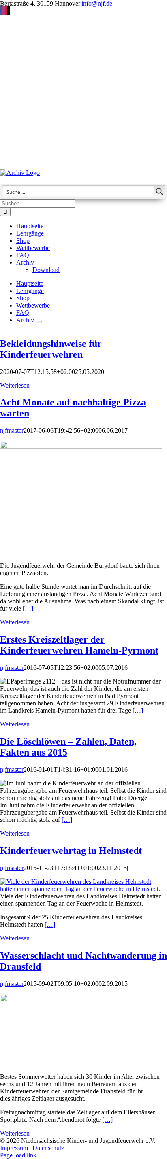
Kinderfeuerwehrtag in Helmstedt (71, 850)
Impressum (15, 1147)
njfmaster (12, 430)
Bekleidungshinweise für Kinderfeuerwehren (51, 349)
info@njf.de (96, 3)
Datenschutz (48, 1147)
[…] (28, 608)
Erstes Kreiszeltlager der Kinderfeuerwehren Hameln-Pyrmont (79, 645)
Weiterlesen (15, 385)
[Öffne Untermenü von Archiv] (39, 322)
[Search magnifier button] (159, 191)
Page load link (18, 1155)
